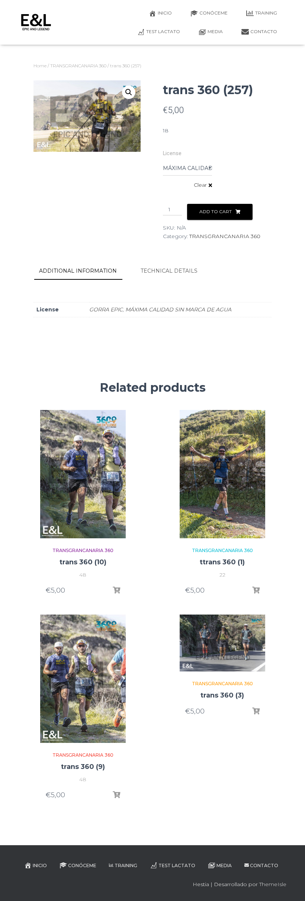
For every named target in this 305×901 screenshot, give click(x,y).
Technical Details (169, 270)
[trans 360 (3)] (222, 643)
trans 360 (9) (83, 767)
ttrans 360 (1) (222, 562)
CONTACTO (263, 31)
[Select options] (116, 590)
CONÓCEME (213, 13)
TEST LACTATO (163, 31)
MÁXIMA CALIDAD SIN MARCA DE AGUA (178, 309)
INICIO (165, 13)
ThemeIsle (272, 884)
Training (266, 13)
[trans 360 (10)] (83, 474)
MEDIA (215, 31)
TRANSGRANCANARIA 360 (78, 65)
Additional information (78, 270)
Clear (200, 185)
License (172, 153)
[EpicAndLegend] (36, 22)
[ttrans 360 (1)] (222, 474)
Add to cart (215, 211)
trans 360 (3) (222, 695)
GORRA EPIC (106, 309)
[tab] (83, 271)
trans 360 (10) (83, 562)
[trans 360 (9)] (83, 679)
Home (39, 65)
